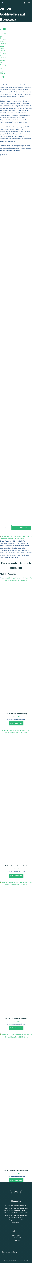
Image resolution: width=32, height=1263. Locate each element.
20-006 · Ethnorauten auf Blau (16, 1018)
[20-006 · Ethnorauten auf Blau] (16, 948)
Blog (3, 1254)
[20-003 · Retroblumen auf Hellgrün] (16, 1100)
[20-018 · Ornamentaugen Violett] (16, 796)
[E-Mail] (16, 1192)
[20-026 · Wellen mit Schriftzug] (16, 643)
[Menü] (29, 3)
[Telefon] (20, 1192)
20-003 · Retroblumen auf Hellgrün (16, 1170)
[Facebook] (11, 1192)
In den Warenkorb (21, 528)
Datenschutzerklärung (9, 1252)
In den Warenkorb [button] (16, 723)
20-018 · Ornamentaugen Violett (16, 866)
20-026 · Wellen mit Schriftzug (16, 714)
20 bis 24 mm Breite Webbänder (16, 719)
